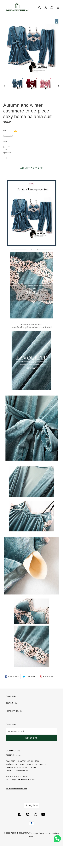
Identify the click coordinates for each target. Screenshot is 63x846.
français (30, 805)
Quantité (7, 153)
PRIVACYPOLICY (14, 711)
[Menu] (58, 7)
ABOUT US (11, 703)
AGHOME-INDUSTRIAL (20, 833)
